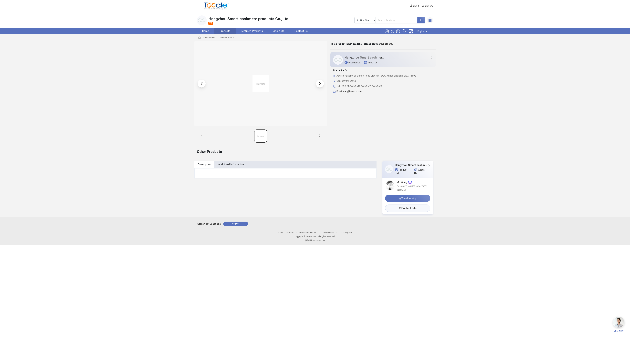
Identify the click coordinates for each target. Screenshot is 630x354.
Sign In (416, 5)
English (235, 224)
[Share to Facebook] (387, 31)
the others (386, 44)
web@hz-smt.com (352, 91)
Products (225, 31)
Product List (354, 62)
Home (205, 31)
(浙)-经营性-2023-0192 (315, 240)
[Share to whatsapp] (404, 31)
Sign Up (428, 5)
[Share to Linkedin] (398, 31)
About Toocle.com (286, 232)
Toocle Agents (345, 232)
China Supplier (208, 37)
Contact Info (409, 208)
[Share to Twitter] (392, 31)
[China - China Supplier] (260, 136)
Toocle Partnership (307, 232)
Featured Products (252, 31)
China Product (225, 37)
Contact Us (301, 31)
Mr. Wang (402, 182)
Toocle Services (328, 232)
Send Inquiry (409, 198)
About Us (278, 31)
